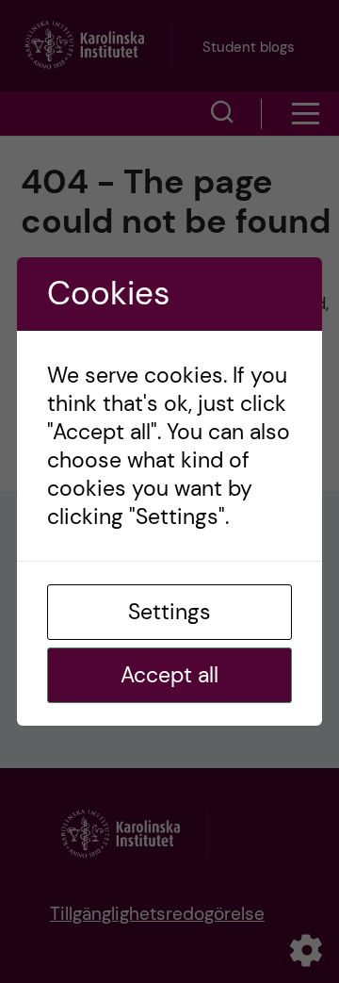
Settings (169, 612)
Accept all (169, 675)
